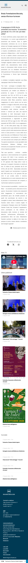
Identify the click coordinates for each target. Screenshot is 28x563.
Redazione (5, 540)
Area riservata (6, 554)
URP (4, 511)
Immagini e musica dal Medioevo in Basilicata (13, 313)
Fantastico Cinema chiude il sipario (11, 292)
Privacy (5, 552)
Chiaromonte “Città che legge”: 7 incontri (13, 339)
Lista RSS (5, 548)
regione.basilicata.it (8, 523)
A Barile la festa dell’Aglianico (10, 424)
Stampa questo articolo (19, 228)
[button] (25, 5)
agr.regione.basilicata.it (9, 525)
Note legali (6, 550)
